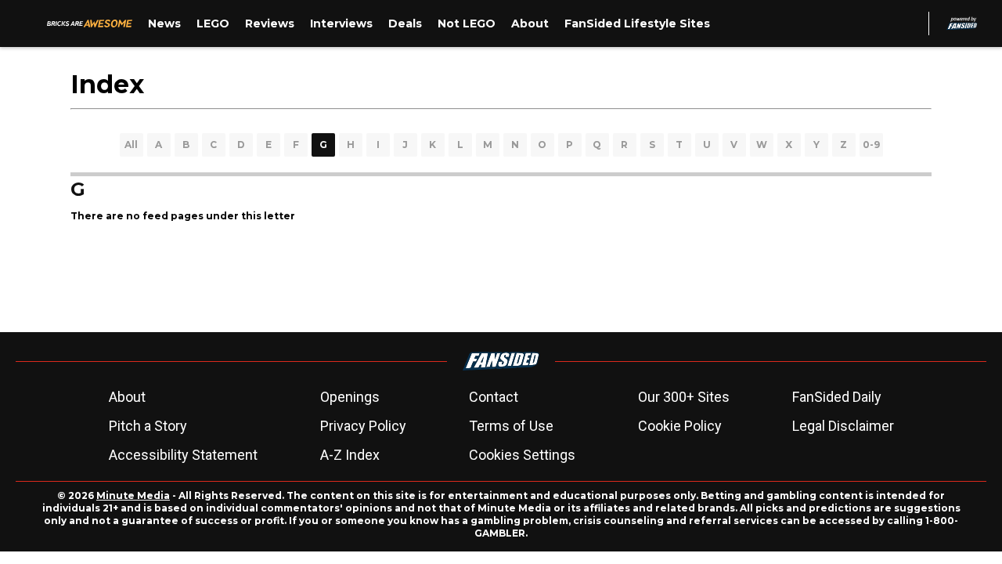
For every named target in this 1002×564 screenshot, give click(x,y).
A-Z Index (350, 454)
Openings (350, 397)
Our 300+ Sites (684, 397)
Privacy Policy (363, 426)
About (127, 397)
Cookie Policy (680, 426)
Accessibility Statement (183, 454)
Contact (493, 397)
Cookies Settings (522, 454)
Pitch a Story (148, 426)
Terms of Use (511, 426)
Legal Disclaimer (843, 426)
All (131, 144)
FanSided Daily (836, 397)
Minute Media (133, 495)
